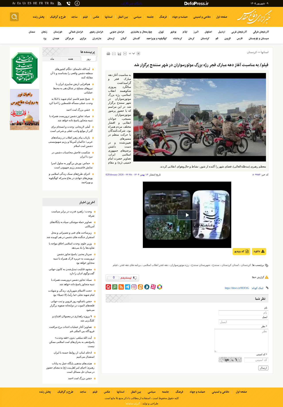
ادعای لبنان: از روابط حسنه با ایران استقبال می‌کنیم (74, 354)
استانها (264, 52)
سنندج (215, 265)
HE (35, 3)
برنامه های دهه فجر (130, 265)
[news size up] (138, 53)
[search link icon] (114, 287)
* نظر (264, 326)
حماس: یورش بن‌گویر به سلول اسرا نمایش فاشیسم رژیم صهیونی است (72, 165)
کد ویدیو (239, 251)
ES (29, 3)
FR (41, 3)
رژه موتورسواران (179, 265)
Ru (52, 3)
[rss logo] (59, 3)
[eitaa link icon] (140, 287)
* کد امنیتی (261, 354)
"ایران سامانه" (132, 403)
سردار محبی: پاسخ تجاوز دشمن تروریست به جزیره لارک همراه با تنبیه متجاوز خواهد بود (73, 258)
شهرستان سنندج (200, 265)
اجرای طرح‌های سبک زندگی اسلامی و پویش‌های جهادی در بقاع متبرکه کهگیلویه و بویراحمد (71, 178)
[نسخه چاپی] (108, 53)
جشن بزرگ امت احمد (78, 109)
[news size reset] (132, 53)
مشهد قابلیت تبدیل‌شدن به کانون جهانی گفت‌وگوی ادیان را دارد (71, 271)
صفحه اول (241, 392)
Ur (24, 3)
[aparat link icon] (153, 287)
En (19, 3)
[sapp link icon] (146, 287)
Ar (13, 3)
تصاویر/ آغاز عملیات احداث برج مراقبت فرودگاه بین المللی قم (71, 329)
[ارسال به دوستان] (114, 53)
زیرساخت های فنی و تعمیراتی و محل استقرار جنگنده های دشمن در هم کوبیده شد (70, 234)
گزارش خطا (258, 277)
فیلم (115, 265)
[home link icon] (108, 287)
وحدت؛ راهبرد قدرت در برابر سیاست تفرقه (72, 213)
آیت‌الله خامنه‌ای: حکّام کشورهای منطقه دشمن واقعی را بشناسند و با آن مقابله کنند (71, 73)
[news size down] (125, 53)
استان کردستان (230, 265)
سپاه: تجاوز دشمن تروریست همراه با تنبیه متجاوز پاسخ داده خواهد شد (71, 118)
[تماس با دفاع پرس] (68, 3)
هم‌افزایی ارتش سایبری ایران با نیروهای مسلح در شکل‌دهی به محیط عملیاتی (73, 88)
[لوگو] (254, 24)
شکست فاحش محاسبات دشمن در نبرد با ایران (72, 154)
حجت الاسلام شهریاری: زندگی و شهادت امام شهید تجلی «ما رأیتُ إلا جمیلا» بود (71, 292)
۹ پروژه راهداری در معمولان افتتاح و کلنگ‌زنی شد (73, 318)
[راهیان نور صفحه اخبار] (24, 109)
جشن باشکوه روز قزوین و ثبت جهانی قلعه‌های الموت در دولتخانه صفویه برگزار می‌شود (72, 305)
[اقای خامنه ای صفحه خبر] (24, 68)
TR (47, 3)
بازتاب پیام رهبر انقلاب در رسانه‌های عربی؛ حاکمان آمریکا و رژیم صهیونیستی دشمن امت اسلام (70, 142)
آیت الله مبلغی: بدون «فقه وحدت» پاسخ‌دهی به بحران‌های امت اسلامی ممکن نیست (71, 342)
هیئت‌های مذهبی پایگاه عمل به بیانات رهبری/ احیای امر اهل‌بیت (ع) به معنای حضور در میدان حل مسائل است (70, 367)
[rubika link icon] (159, 287)
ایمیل (264, 317)
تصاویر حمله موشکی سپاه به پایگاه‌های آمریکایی (72, 224)
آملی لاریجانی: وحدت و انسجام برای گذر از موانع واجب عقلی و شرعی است (71, 128)
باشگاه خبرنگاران (131, 3)
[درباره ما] (77, 3)
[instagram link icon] (134, 287)
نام (265, 308)
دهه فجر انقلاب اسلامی (155, 265)
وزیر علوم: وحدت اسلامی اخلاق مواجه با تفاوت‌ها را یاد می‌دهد (71, 245)
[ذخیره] (119, 53)
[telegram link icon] (127, 287)
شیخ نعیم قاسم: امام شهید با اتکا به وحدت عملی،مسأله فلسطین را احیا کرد (71, 101)
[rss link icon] (121, 287)
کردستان (252, 52)
